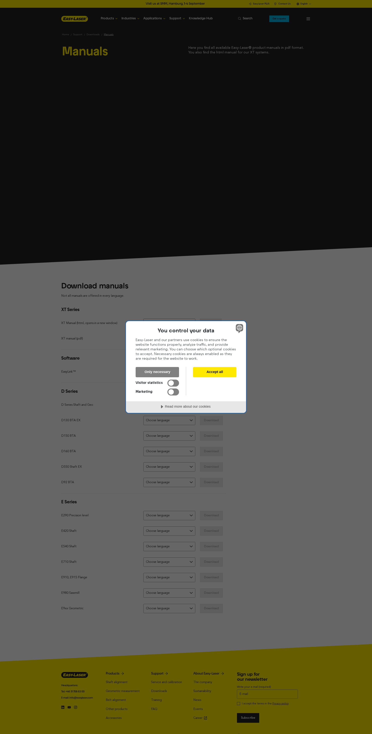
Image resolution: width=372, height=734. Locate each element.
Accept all (215, 372)
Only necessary (157, 372)
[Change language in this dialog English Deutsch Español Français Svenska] (239, 328)
